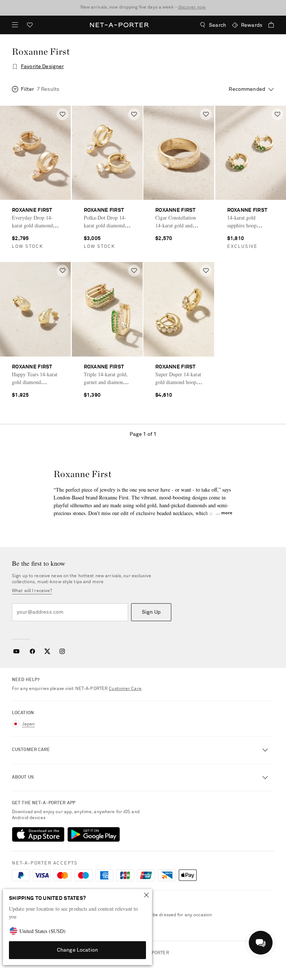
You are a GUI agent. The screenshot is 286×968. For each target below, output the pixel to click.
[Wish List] (30, 26)
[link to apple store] (38, 834)
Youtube (16, 651)
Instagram (62, 651)
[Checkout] (268, 25)
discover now (192, 7)
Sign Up (151, 612)
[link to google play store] (93, 834)
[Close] (146, 895)
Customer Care (125, 689)
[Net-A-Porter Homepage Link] (119, 25)
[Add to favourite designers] (15, 67)
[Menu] (15, 25)
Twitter (47, 651)
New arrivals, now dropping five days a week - (143, 7)
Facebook (32, 651)
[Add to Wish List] (63, 114)
